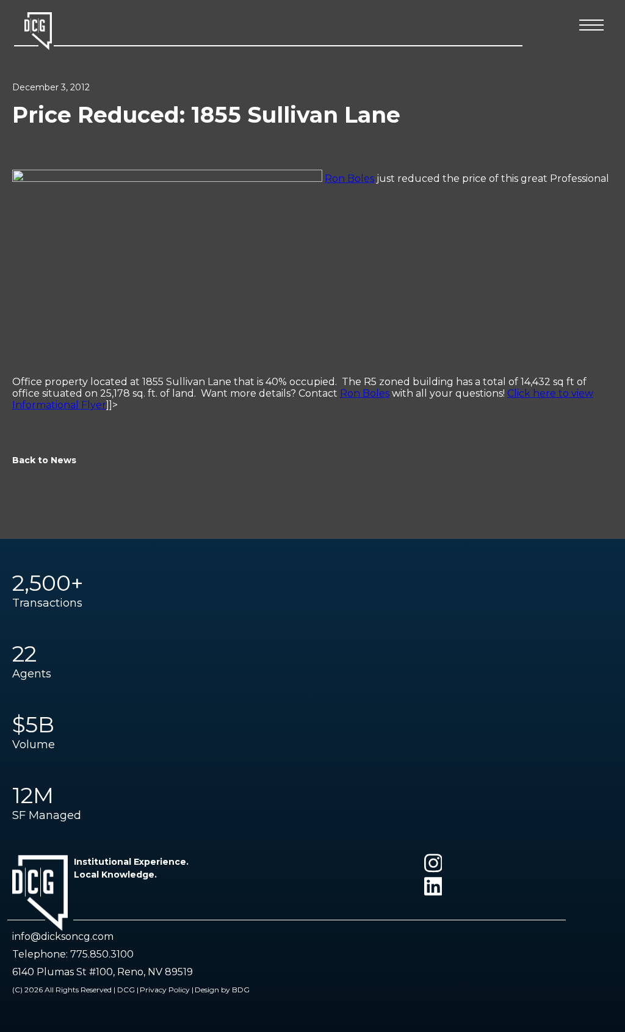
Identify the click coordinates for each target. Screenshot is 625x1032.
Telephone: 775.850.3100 (73, 954)
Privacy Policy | (166, 989)
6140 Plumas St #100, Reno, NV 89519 (102, 972)
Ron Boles (349, 178)
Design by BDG (222, 989)
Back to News (44, 460)
